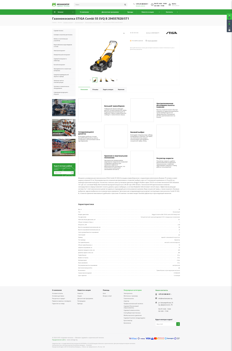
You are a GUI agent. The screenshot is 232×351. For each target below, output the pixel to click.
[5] (138, 33)
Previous (90, 80)
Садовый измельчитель (132, 310)
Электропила (128, 293)
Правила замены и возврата (61, 301)
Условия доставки (58, 296)
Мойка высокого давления (133, 315)
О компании (57, 290)
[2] (132, 33)
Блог (104, 293)
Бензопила (127, 323)
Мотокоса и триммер (131, 296)
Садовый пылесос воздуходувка (134, 318)
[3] (134, 33)
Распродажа (81, 301)
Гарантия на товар (58, 303)
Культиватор (128, 320)
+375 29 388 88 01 (142, 4)
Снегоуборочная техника (132, 313)
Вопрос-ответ (107, 296)
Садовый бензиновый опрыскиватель (131, 307)
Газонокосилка (129, 298)
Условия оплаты (57, 293)
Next (117, 80)
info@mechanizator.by (165, 298)
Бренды (80, 303)
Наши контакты (161, 290)
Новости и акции (84, 290)
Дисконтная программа (85, 298)
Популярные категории (133, 290)
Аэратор (126, 301)
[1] (131, 33)
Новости (80, 293)
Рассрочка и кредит (58, 298)
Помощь (106, 290)
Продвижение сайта (59, 340)
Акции (79, 296)
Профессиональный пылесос (133, 303)
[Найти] (125, 4)
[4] (136, 33)
